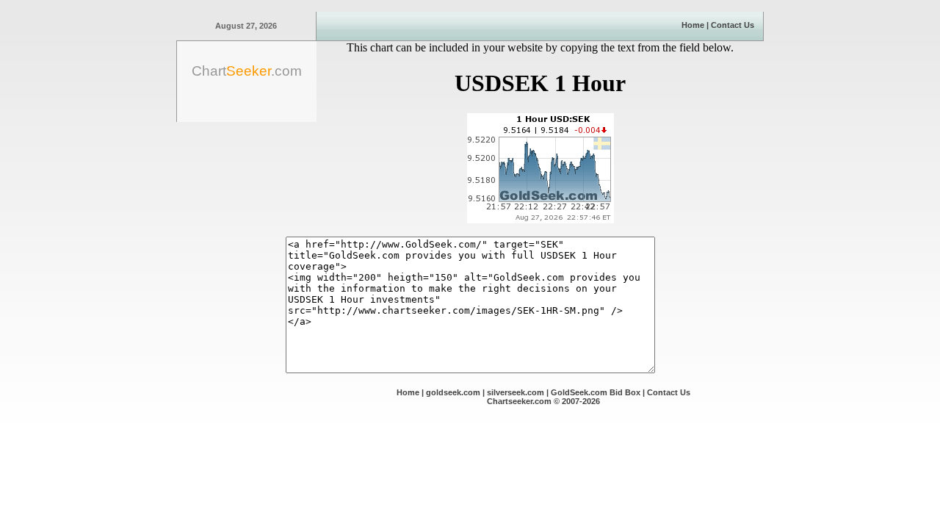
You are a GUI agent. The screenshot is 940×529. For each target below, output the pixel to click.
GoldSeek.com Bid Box (595, 392)
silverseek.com (515, 392)
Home (693, 25)
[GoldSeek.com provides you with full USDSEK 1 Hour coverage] (540, 219)
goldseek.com (453, 392)
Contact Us (732, 25)
